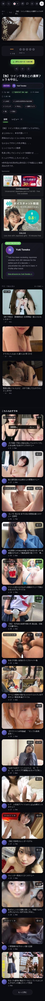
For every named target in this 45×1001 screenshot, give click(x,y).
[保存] (27, 68)
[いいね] (21, 68)
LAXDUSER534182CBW (23, 101)
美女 (13, 111)
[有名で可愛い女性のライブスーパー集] (22, 639)
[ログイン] (40, 3)
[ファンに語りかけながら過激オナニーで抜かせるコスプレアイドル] (22, 569)
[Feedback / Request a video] (26, 4)
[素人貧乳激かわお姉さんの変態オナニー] (22, 462)
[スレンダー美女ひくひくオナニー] (22, 849)
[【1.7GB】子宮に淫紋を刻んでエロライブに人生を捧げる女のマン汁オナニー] (22, 428)
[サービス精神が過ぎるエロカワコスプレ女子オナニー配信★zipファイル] (22, 674)
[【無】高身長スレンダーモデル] (22, 816)
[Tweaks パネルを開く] (36, 4)
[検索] (8, 3)
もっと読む (22, 976)
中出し (19, 106)
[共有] (15, 68)
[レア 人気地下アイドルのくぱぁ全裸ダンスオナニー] (22, 781)
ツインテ (8, 106)
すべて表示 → (37, 285)
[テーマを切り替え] (31, 4)
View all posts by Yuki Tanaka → (20, 272)
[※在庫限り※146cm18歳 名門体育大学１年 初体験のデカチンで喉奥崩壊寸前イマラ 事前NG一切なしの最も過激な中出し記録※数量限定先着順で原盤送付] (22, 533)
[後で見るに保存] (39, 413)
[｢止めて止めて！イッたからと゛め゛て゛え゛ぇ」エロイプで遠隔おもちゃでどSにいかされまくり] (22, 745)
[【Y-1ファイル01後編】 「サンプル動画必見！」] (22, 710)
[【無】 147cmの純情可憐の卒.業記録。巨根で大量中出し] (22, 604)
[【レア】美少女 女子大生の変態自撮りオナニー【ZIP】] (22, 497)
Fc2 (10, 12)
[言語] (15, 3)
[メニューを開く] (3, 3)
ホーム (3, 12)
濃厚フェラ (31, 106)
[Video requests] (21, 4)
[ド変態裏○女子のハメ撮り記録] (22, 918)
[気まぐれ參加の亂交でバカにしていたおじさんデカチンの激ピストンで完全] (22, 953)
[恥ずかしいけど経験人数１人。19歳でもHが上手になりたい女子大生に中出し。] (22, 884)
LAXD (7, 101)
